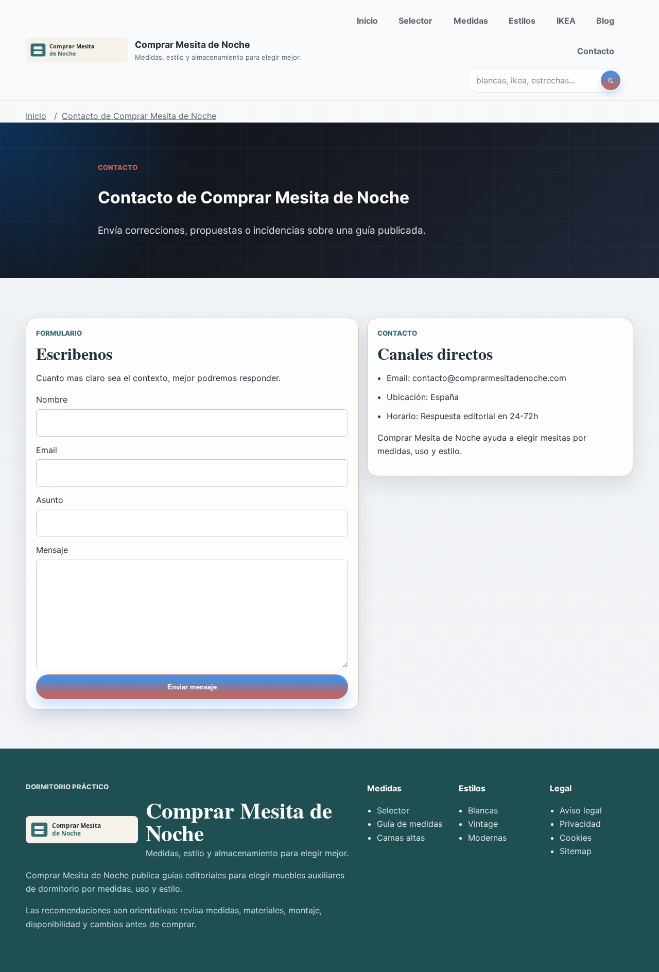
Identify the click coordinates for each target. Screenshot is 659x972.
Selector (415, 20)
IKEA (566, 20)
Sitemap (576, 851)
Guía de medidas (409, 824)
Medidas (471, 20)
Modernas (487, 837)
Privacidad (580, 824)
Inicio (367, 20)
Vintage (483, 824)
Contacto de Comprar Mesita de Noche (139, 116)
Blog (605, 20)
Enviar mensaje (192, 687)
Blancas (483, 810)
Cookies (576, 837)
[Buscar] (610, 80)
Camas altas (401, 837)
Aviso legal (581, 810)
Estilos (522, 20)
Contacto (595, 51)
